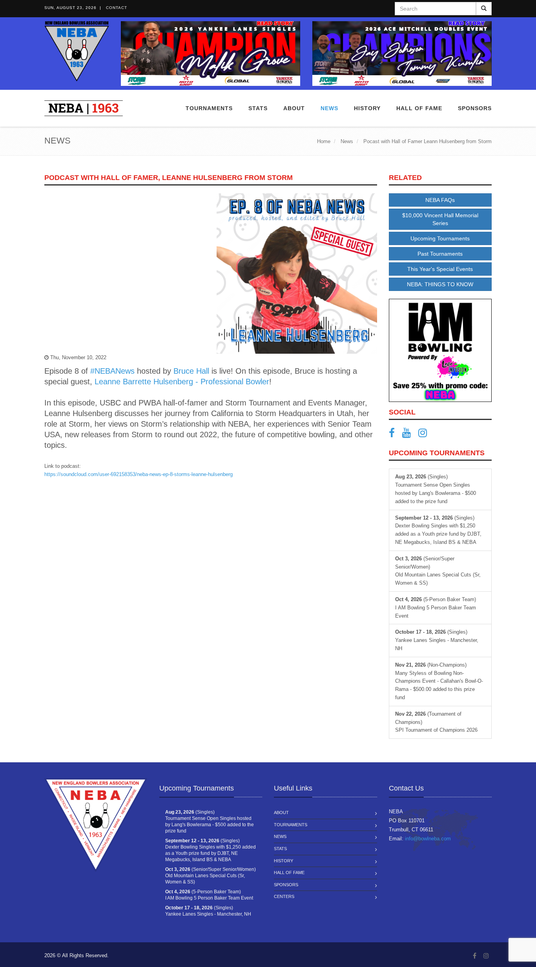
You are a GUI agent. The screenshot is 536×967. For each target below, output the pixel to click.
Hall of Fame (419, 108)
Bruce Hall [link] (191, 371)
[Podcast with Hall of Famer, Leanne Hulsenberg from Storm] (297, 273)
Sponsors (475, 108)
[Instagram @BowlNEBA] (425, 435)
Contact (116, 7)
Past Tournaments (440, 254)
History (283, 860)
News (329, 108)
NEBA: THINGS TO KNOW (440, 284)
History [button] (367, 108)
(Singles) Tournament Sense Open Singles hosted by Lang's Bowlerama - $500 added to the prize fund (435, 489)
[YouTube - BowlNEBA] (409, 435)
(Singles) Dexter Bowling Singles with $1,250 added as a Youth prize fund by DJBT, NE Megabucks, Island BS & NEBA (438, 530)
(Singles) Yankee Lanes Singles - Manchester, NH (436, 640)
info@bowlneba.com (428, 839)
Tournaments (209, 108)
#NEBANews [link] (112, 371)
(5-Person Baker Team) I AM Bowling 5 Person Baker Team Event (435, 607)
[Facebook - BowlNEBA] (395, 435)
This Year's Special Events (440, 269)
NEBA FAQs (440, 200)
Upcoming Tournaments (440, 238)
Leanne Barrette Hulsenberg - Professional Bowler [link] (182, 381)
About (294, 108)
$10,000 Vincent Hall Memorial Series (440, 219)
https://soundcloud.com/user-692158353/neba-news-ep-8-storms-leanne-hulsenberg (138, 474)
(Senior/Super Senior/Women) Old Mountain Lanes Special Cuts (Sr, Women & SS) (438, 571)
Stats (258, 108)
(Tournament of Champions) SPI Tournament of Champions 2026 (436, 722)
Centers (284, 896)
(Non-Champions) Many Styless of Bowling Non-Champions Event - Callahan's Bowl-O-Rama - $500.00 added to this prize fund (439, 681)
